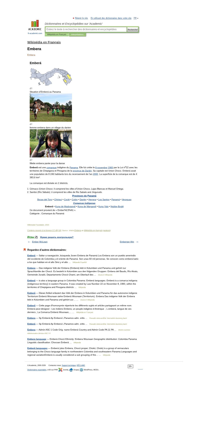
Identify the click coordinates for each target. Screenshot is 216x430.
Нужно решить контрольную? (57, 237)
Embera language (36, 339)
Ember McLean (39, 241)
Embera (77, 230)
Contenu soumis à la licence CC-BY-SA (44, 230)
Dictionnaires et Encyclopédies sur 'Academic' (73, 23)
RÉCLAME (81, 365)
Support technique (69, 365)
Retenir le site (81, 18)
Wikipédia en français (93, 230)
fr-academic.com (35, 33)
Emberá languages (37, 348)
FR (135, 18)
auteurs (107, 230)
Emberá (31, 255)
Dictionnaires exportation (36, 370)
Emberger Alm (127, 241)
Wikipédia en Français (56, 34)
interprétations (77, 34)
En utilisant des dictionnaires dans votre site (111, 18)
